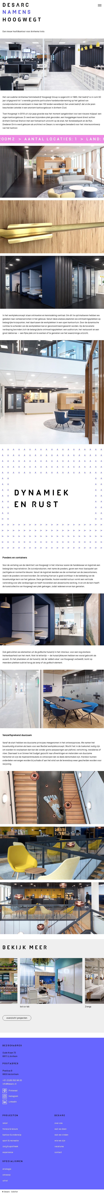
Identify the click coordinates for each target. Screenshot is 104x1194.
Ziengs (51, 1007)
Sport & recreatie (11, 1141)
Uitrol (5, 1181)
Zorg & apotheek (10, 1147)
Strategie (7, 1169)
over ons (59, 1123)
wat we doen (60, 1129)
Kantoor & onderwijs (12, 1135)
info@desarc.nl (9, 1084)
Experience (8, 1152)
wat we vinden (61, 1135)
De (16, 5)
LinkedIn (13, 1102)
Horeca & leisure (10, 1129)
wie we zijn (60, 1141)
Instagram (13, 1096)
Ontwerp (7, 1175)
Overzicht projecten (16, 1018)
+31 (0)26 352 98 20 (12, 1081)
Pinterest (13, 1091)
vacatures (59, 1147)
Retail (5, 1123)
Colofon (14, 1192)
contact (58, 1152)
